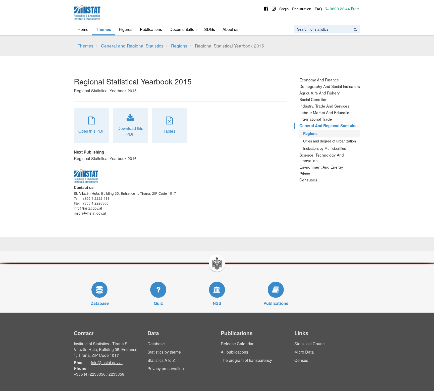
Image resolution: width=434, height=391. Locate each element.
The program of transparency (246, 360)
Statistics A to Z (161, 360)
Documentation (183, 29)
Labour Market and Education (325, 112)
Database (156, 344)
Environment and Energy (321, 167)
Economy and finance (319, 79)
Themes (103, 29)
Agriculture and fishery (319, 92)
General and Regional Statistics (132, 45)
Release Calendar (237, 344)
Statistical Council (310, 344)
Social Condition (313, 99)
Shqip (284, 8)
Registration (301, 8)
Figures (125, 29)
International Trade (315, 119)
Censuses (308, 179)
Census (301, 360)
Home (83, 29)
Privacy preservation (165, 368)
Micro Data (304, 352)
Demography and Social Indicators (329, 86)
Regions (179, 45)
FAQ (318, 8)
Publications (151, 29)
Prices (304, 173)
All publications (234, 352)
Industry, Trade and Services (324, 106)
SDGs (209, 29)
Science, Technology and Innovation (321, 157)
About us (230, 29)
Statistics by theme (164, 352)
